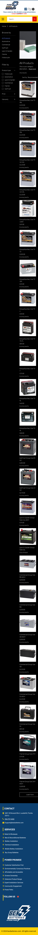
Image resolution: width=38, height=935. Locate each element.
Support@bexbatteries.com (14, 823)
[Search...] (34, 19)
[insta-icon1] (25, 9)
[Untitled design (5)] (18, 896)
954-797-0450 (9, 819)
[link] (32, 9)
